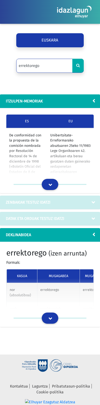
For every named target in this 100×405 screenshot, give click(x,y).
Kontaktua (19, 386)
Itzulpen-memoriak (24, 101)
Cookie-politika (50, 392)
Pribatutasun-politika (71, 386)
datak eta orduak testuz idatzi (35, 218)
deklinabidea (18, 234)
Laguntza (40, 386)
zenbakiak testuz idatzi (28, 202)
